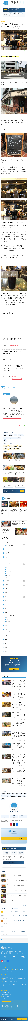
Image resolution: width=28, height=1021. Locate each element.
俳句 (14, 592)
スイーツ (14, 437)
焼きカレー (15, 575)
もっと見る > (24, 905)
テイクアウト (7, 437)
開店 (14, 651)
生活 (10, 15)
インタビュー (15, 634)
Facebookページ (17, 379)
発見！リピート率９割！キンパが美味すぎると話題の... (15, 916)
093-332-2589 (14, 345)
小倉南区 (19, 796)
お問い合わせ (15, 865)
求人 (14, 608)
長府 (20, 446)
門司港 (13, 387)
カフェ (14, 15)
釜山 (14, 643)
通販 (14, 639)
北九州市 (8, 387)
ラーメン (15, 571)
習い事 (15, 621)
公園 (15, 619)
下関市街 (15, 446)
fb (17, 824)
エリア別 (14, 553)
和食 (15, 573)
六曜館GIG (15, 376)
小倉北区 (13, 796)
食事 (15, 577)
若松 (3, 798)
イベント (20, 13)
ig (11, 824)
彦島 (10, 448)
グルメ (10, 13)
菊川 (18, 448)
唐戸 (10, 446)
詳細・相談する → (22, 1019)
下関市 (3, 793)
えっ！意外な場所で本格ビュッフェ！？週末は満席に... (15, 927)
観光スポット (15, 635)
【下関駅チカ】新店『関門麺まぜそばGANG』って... (15, 921)
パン (15, 567)
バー (15, 565)
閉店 (14, 647)
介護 (14, 588)
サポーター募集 (5, 996)
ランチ (15, 569)
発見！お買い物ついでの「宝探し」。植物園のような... (15, 932)
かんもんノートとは (6, 992)
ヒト (15, 617)
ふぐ (15, 559)
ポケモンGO (15, 545)
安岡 (14, 448)
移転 (14, 625)
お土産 (15, 632)
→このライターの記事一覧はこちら (12, 418)
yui (3, 387)
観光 (15, 13)
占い (5, 440)
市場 (14, 604)
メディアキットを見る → (14, 862)
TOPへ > (22, 9)
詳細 (22, 490)
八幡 (24, 796)
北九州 (5, 448)
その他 (14, 542)
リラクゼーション (14, 585)
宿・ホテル (14, 600)
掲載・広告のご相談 (6, 994)
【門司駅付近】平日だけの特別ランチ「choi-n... (15, 911)
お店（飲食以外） (15, 615)
